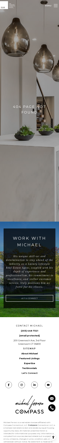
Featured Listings (29, 358)
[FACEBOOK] (8, 385)
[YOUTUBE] (48, 385)
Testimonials (29, 368)
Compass (32, 425)
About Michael (29, 353)
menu (48, 6)
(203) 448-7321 (29, 330)
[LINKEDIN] (34, 385)
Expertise (29, 363)
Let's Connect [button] (29, 298)
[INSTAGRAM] (21, 385)
